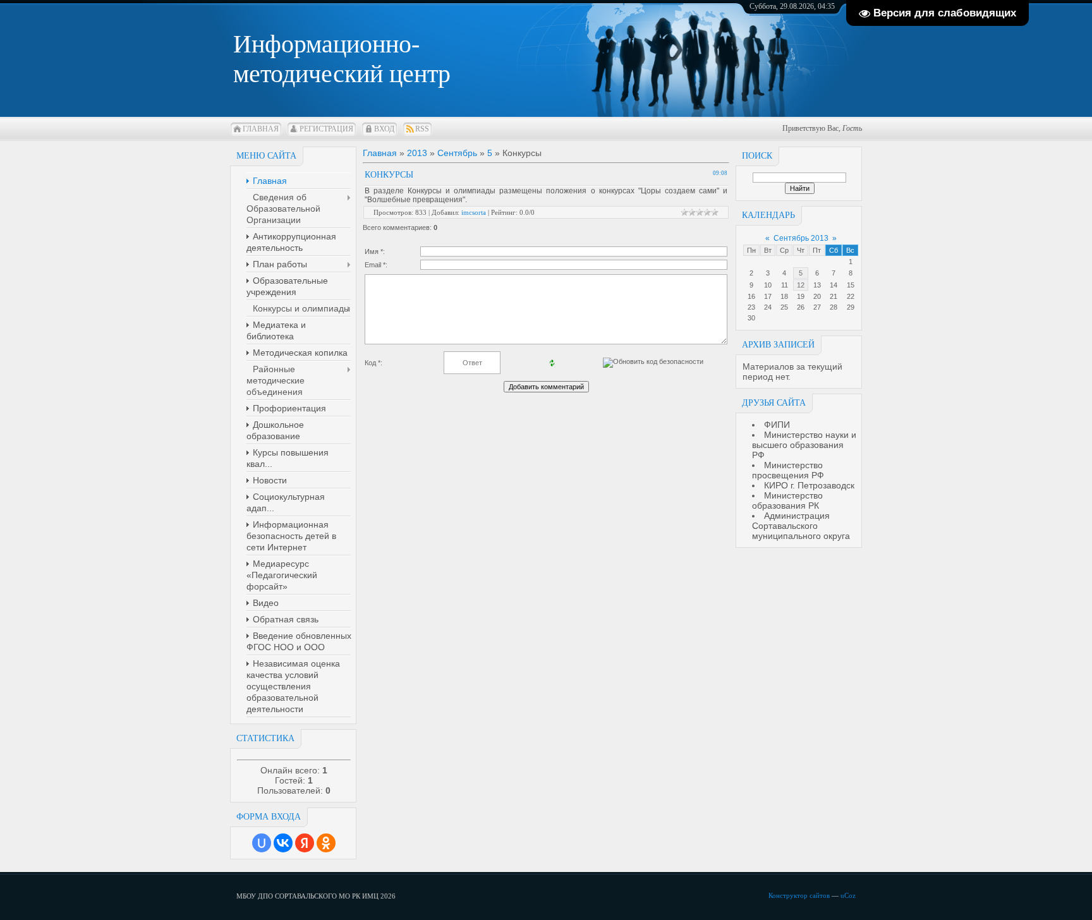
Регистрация (326, 128)
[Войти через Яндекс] (304, 842)
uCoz (848, 895)
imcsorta (473, 212)
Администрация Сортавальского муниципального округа (801, 526)
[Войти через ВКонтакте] (283, 842)
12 (800, 285)
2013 (417, 153)
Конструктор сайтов (799, 895)
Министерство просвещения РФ (788, 470)
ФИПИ (777, 425)
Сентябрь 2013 (801, 238)
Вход (384, 128)
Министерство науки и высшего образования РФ (804, 445)
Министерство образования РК (787, 500)
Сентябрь (457, 153)
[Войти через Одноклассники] (326, 842)
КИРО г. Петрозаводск (809, 485)
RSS (422, 128)
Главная (261, 128)
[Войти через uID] (261, 842)
